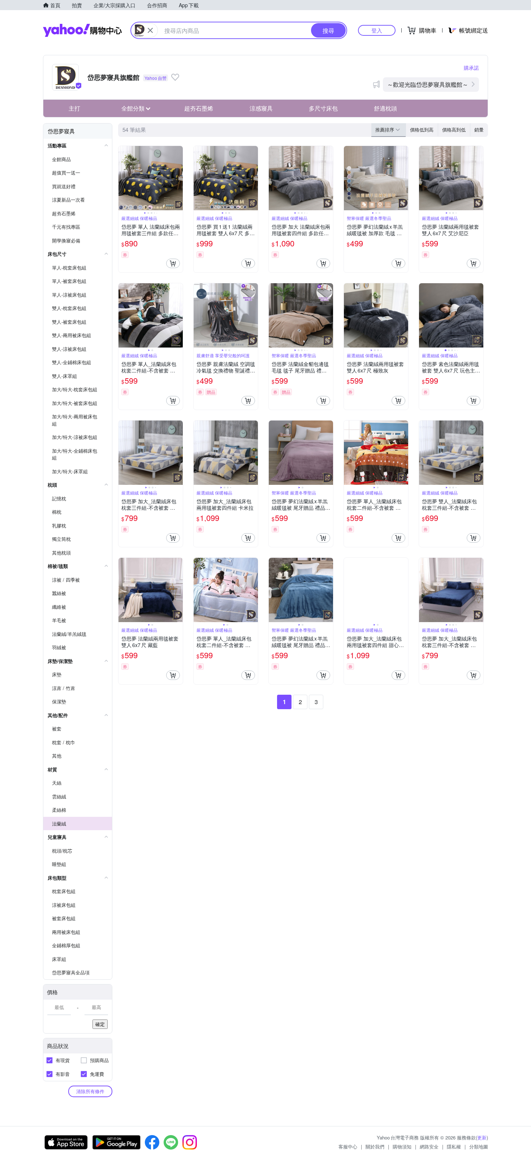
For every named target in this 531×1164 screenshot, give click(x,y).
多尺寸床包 (323, 108)
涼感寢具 (261, 108)
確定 (100, 1024)
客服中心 (347, 1146)
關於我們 (375, 1146)
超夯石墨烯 (198, 108)
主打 (74, 108)
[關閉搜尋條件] (150, 30)
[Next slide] (178, 178)
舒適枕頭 (385, 108)
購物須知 (402, 1146)
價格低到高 (421, 129)
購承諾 (471, 67)
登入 (376, 30)
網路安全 (429, 1146)
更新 (482, 1137)
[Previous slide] (123, 178)
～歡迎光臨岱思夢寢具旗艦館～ (427, 84)
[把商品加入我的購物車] (173, 263)
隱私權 (454, 1146)
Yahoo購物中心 (82, 30)
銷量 (479, 129)
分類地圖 (478, 1146)
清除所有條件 (90, 1091)
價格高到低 (454, 129)
